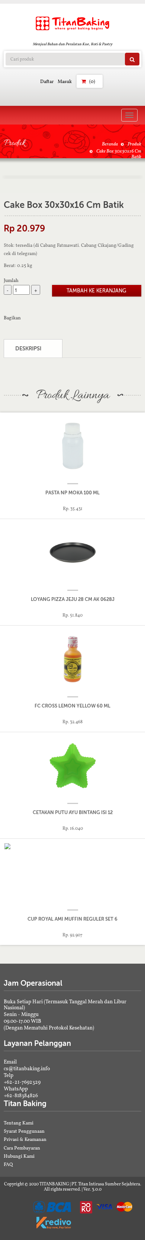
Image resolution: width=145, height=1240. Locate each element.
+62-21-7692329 (22, 1082)
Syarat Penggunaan (24, 1131)
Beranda (110, 144)
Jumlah (11, 280)
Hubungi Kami (19, 1156)
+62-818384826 (21, 1095)
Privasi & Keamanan (25, 1139)
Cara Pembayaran (22, 1148)
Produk (134, 144)
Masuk (65, 81)
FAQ (8, 1164)
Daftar (47, 81)
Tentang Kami (18, 1123)
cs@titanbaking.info (27, 1068)
